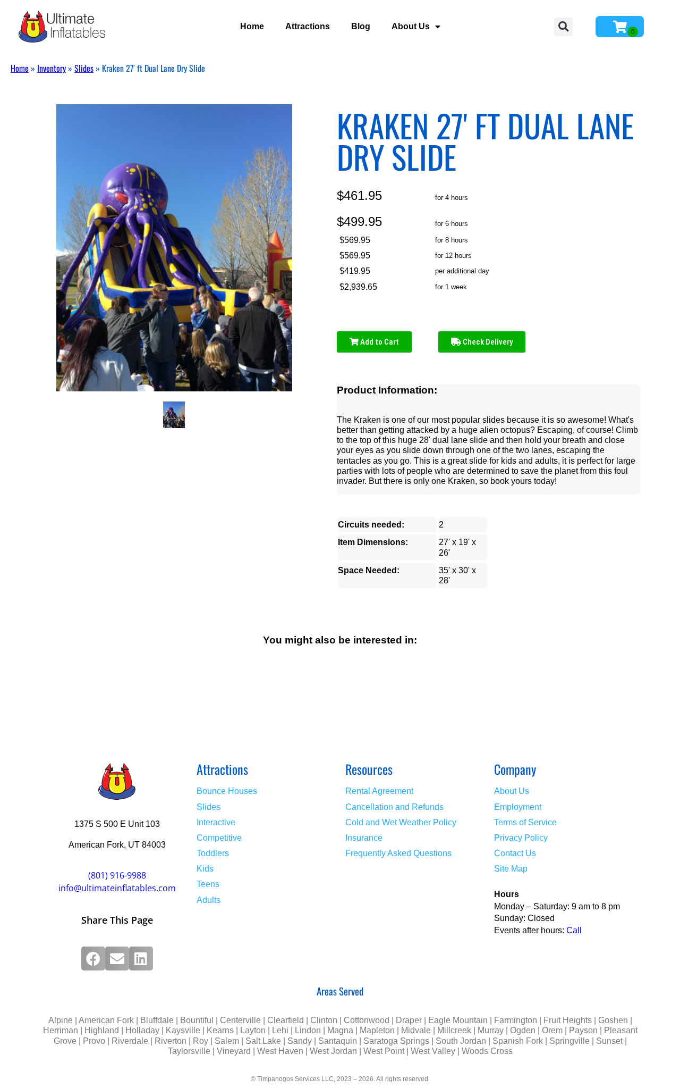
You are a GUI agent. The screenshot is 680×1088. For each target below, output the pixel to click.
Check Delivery (487, 342)
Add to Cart (379, 342)
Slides (84, 68)
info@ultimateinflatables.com (117, 888)
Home (252, 26)
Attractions (307, 26)
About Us (411, 26)
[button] (563, 27)
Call (574, 930)
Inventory (51, 68)
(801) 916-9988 (117, 875)
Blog (360, 26)
